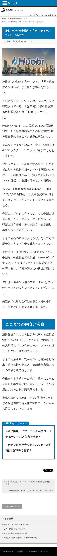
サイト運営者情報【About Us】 (15, 529)
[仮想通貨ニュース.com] (12, 10)
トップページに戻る (12, 506)
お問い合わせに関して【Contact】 (16, 524)
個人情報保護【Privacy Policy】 (16, 533)
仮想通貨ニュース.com (25, 551)
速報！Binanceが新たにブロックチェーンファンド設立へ (29, 490)
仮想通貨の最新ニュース (18, 19)
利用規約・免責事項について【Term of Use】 (21, 538)
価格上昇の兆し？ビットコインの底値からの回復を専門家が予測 (28, 483)
